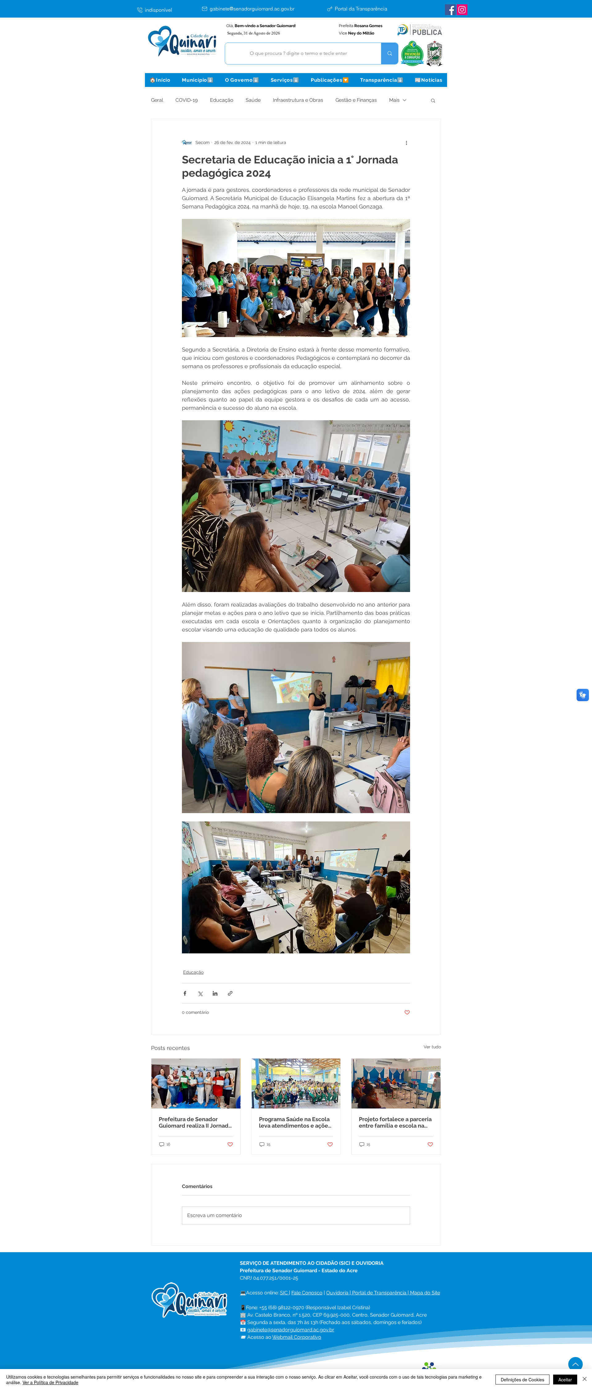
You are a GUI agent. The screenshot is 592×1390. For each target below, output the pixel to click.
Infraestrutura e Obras (298, 100)
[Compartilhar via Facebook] (185, 993)
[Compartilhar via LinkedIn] (215, 993)
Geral (157, 100)
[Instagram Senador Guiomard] (462, 9)
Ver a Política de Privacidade (50, 1382)
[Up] (575, 1364)
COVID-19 (186, 100)
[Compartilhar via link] (230, 993)
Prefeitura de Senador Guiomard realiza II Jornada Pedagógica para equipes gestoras (195, 1122)
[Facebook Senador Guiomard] (450, 9)
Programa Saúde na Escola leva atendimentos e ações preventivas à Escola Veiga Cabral (295, 1122)
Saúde (253, 100)
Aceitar (565, 1379)
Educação (221, 100)
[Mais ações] (406, 142)
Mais (394, 100)
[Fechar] (584, 1379)
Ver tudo (432, 1046)
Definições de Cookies (522, 1379)
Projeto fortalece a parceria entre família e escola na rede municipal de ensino (395, 1122)
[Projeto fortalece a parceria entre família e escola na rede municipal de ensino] (396, 1083)
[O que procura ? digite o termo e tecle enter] (389, 53)
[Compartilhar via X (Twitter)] (200, 993)
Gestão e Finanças (356, 100)
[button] (197, 80)
